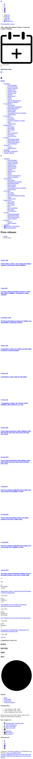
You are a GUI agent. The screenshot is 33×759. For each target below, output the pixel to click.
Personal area (9, 21)
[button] (1, 1)
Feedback (6, 150)
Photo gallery (11, 126)
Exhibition (7, 83)
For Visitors (7, 116)
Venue (9, 122)
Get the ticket (11, 119)
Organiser (6, 145)
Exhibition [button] (7, 158)
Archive (9, 99)
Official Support (11, 93)
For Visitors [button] (7, 191)
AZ (8, 15)
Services (6, 137)
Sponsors (9, 94)
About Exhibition (12, 85)
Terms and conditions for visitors (16, 120)
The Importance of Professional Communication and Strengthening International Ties (15, 630)
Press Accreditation (12, 133)
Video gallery (11, 128)
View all (3, 637)
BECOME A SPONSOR (12, 226)
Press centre (10, 134)
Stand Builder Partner (13, 140)
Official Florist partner (13, 139)
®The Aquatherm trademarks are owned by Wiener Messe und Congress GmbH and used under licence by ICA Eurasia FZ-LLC (16, 755)
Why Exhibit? (11, 105)
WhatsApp (8, 731)
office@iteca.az (9, 732)
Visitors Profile (11, 111)
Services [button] (6, 212)
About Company (11, 148)
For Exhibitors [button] (8, 178)
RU (8, 18)
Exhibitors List (11, 90)
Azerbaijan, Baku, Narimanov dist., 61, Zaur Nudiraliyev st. (14, 724)
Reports (9, 97)
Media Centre (7, 125)
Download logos (11, 136)
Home (5, 697)
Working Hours (11, 114)
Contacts (9, 146)
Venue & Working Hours (14, 100)
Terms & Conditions (9, 702)
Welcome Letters (11, 91)
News (9, 131)
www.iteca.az (9, 734)
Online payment (11, 110)
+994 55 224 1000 (10, 728)
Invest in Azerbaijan (12, 102)
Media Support (11, 96)
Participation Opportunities (14, 107)
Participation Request (13, 108)
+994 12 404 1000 (11, 726)
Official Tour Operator (13, 142)
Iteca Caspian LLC (16, 751)
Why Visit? (10, 117)
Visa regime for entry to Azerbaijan (16, 113)
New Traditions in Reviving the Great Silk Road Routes (16, 618)
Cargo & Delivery (12, 143)
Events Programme (12, 87)
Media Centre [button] (7, 200)
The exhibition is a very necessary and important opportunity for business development (13, 605)
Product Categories (12, 88)
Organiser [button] (6, 220)
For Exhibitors (8, 103)
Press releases (11, 130)
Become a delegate (11, 228)
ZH (8, 19)
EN (8, 16)
